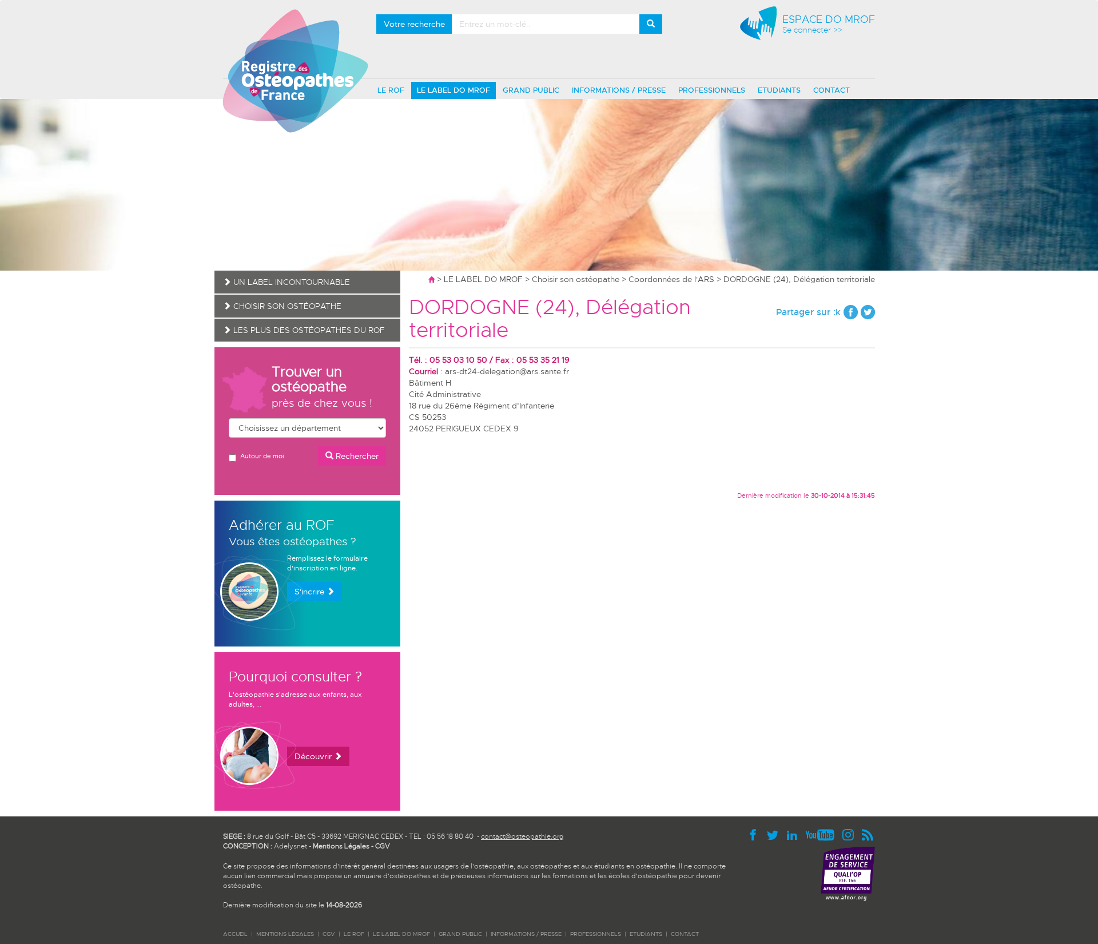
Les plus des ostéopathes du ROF (307, 330)
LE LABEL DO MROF (453, 90)
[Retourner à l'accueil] (431, 279)
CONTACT (831, 90)
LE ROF (390, 90)
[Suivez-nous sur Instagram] (851, 834)
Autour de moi (262, 456)
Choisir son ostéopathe (575, 279)
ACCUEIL (235, 934)
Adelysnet (290, 846)
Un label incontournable (290, 282)
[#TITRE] (295, 70)
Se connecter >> (812, 30)
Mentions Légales (341, 846)
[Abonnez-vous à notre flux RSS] (868, 834)
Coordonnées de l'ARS (671, 279)
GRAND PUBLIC (531, 90)
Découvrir (314, 756)
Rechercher (356, 456)
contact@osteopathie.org (522, 836)
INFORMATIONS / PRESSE (619, 90)
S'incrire (311, 591)
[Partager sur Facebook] (851, 312)
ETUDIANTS (779, 90)
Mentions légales (285, 934)
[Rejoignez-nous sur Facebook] (756, 834)
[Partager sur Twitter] (868, 312)
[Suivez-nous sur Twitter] (775, 834)
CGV (382, 846)
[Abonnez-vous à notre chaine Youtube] (823, 834)
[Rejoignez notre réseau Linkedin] (795, 834)
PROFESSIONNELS (711, 90)
